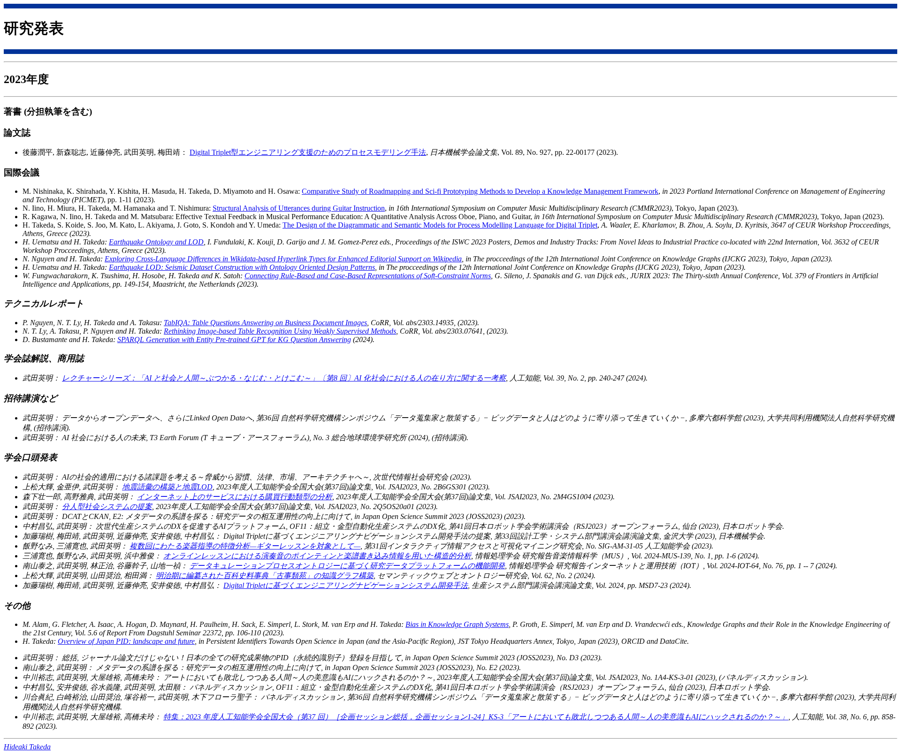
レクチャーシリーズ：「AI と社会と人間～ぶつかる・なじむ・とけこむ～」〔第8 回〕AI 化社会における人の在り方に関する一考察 (284, 378)
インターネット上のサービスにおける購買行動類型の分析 (234, 497)
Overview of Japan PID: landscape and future (126, 641)
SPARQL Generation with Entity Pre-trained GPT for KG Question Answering (234, 339)
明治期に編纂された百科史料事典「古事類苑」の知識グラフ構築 (265, 576)
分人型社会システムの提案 (107, 507)
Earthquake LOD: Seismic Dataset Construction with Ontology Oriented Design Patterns (242, 267)
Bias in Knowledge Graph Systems (457, 624)
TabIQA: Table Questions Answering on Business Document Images (265, 323)
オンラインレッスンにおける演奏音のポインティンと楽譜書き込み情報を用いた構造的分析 (317, 556)
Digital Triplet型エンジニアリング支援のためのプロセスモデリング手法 (308, 152)
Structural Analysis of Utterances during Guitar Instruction (299, 208)
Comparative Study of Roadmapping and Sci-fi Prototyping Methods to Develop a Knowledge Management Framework (480, 191)
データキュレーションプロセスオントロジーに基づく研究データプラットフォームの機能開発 (347, 566)
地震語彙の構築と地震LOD (167, 487)
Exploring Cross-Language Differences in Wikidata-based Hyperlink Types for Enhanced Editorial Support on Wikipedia (283, 259)
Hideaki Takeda (27, 747)
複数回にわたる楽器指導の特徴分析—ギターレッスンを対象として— (245, 546)
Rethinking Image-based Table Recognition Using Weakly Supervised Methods (280, 331)
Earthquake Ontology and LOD (156, 242)
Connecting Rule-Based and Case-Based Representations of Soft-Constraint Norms (367, 276)
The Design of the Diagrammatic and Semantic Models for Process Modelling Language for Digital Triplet (440, 225)
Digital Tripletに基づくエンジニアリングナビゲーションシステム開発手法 (345, 585)
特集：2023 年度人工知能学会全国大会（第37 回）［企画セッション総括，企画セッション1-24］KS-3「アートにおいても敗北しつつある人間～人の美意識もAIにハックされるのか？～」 (475, 717)
